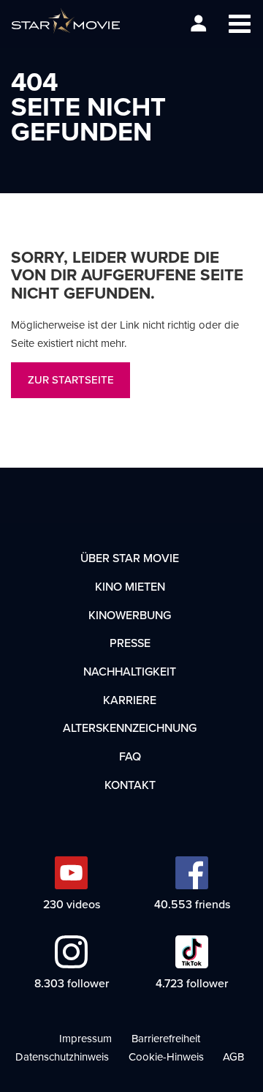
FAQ (130, 756)
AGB (233, 1056)
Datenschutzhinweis (62, 1056)
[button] (239, 24)
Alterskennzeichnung (130, 727)
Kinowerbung (129, 615)
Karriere (129, 700)
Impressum (85, 1038)
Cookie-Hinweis (166, 1056)
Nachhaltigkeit (129, 671)
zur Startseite (71, 379)
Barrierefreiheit (166, 1038)
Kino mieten (130, 586)
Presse (130, 643)
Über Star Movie (129, 558)
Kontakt (130, 785)
